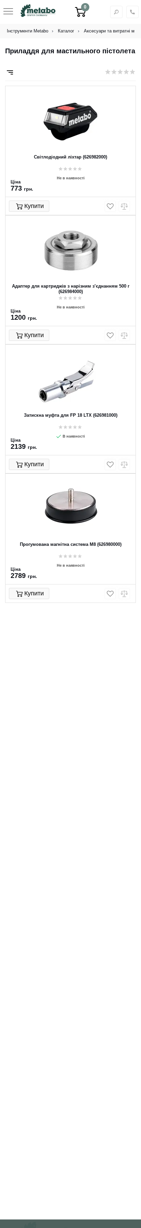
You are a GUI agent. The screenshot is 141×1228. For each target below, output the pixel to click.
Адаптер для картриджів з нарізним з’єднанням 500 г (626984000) (70, 289)
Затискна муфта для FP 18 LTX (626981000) (70, 415)
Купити (34, 206)
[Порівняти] (124, 206)
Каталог (66, 30)
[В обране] (110, 206)
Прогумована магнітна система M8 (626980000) (70, 544)
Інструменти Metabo (27, 30)
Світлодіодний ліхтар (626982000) (70, 157)
